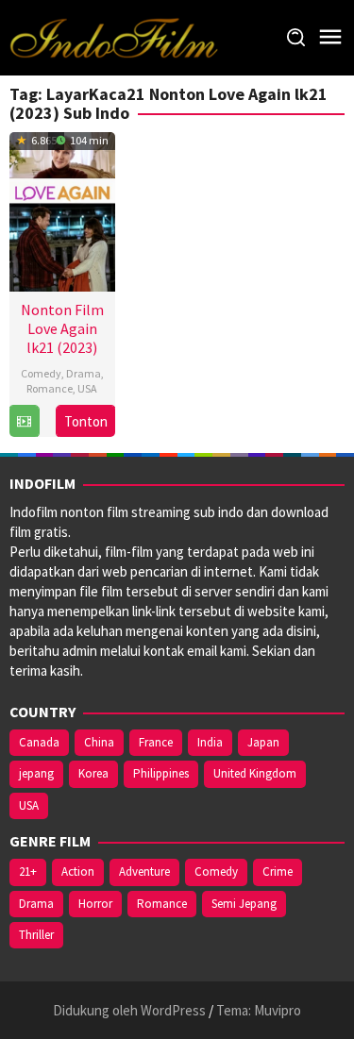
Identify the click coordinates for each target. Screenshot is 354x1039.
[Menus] (330, 37)
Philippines (161, 773)
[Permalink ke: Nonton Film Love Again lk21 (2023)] (62, 209)
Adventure (144, 871)
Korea (93, 773)
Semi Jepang (244, 904)
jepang (36, 773)
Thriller (36, 935)
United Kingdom (254, 773)
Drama (83, 373)
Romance (49, 388)
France (156, 742)
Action (77, 871)
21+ (28, 871)
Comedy (41, 373)
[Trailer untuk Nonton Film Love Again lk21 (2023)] (24, 421)
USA (87, 388)
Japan (263, 742)
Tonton (86, 421)
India (210, 742)
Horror (95, 904)
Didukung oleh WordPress (129, 1010)
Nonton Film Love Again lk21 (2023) (62, 328)
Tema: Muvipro (258, 1010)
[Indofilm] (113, 36)
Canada (39, 742)
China (99, 742)
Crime (277, 871)
